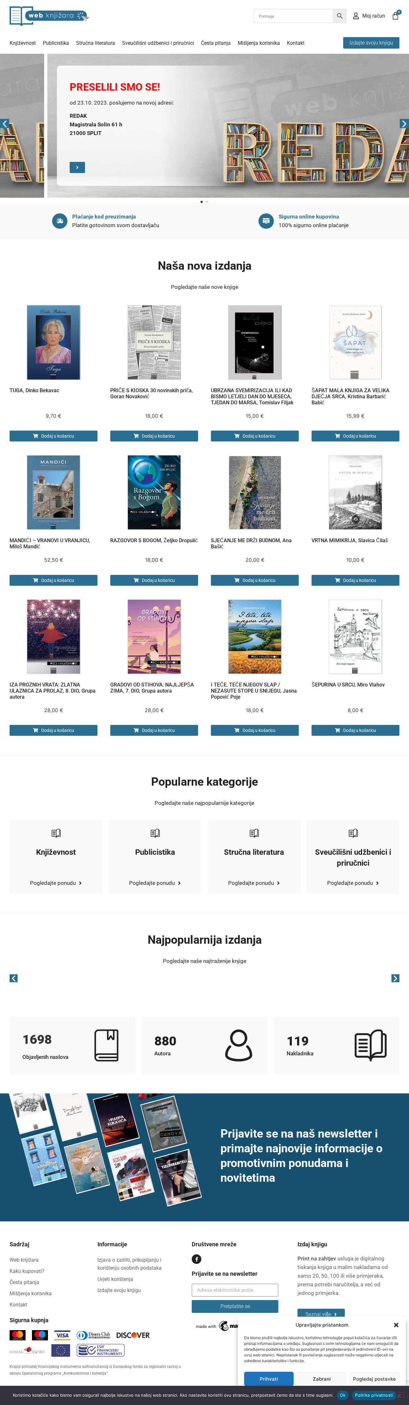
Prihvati (269, 1379)
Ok (343, 1395)
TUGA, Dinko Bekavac (34, 390)
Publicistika (56, 43)
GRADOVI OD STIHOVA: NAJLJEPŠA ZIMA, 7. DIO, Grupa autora (152, 688)
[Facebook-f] (196, 1259)
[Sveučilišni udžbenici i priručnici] (353, 833)
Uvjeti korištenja (115, 1279)
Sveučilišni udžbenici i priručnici (158, 43)
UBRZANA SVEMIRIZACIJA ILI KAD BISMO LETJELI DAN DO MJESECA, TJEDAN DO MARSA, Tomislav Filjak (252, 396)
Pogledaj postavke (374, 1379)
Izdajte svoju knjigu (119, 1290)
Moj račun (373, 16)
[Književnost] (56, 833)
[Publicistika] (155, 833)
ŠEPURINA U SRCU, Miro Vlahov (348, 685)
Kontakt (296, 43)
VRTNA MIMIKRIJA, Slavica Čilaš (350, 540)
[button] (396, 1325)
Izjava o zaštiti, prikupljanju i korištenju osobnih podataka (129, 1264)
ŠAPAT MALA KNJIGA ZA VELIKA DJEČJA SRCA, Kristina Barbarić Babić (351, 396)
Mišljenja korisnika (259, 43)
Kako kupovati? (27, 1271)
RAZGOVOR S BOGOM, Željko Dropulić (154, 540)
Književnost (23, 43)
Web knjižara (24, 1260)
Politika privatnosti (374, 1395)
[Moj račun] (356, 16)
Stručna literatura (95, 43)
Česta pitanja (216, 43)
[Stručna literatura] (254, 833)
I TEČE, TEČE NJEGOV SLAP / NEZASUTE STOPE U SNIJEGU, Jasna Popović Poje (254, 691)
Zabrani (322, 1379)
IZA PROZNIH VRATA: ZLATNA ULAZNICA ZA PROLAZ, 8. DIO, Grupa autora (53, 691)
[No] (398, 1395)
